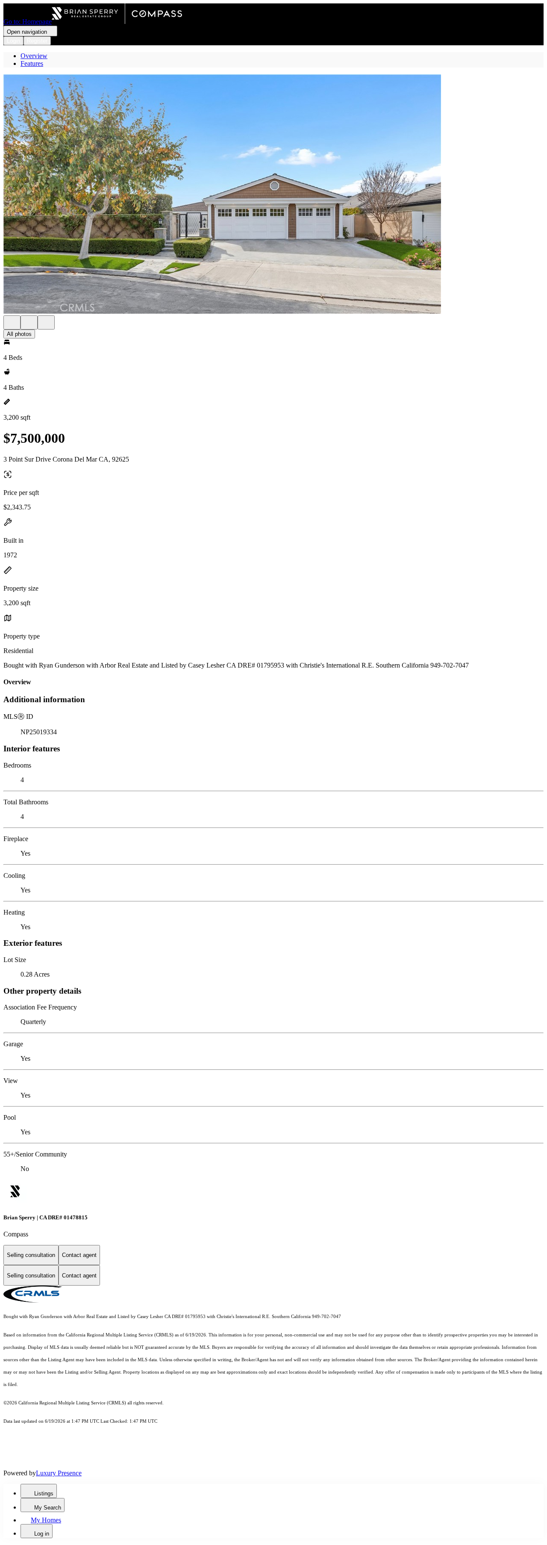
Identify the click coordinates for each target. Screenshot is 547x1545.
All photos (19, 334)
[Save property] (29, 322)
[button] (273, 194)
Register (37, 41)
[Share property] (46, 322)
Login (13, 41)
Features (32, 63)
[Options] (12, 322)
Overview (34, 55)
